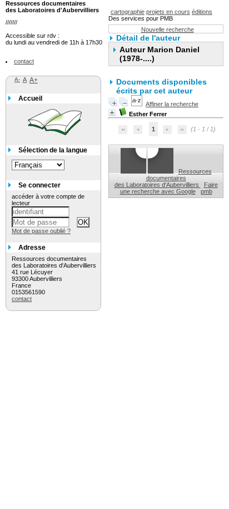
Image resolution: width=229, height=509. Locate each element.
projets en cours (168, 11)
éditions (202, 11)
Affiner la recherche (172, 104)
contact (24, 61)
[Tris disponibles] (136, 104)
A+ (33, 80)
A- (17, 79)
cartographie (128, 11)
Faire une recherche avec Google (169, 188)
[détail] (112, 112)
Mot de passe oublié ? (41, 231)
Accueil (30, 98)
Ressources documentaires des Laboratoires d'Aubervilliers (163, 178)
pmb (206, 191)
